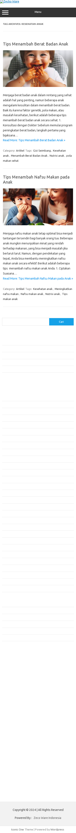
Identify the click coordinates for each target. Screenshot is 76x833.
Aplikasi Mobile (11, 603)
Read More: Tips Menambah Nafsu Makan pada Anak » (38, 278)
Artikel (20, 150)
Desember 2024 (11, 533)
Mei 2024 (7, 581)
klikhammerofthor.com (18, 673)
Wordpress (57, 829)
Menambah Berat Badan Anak (29, 155)
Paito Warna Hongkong (18, 721)
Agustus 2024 (10, 561)
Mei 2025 (7, 499)
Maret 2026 (9, 431)
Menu (38, 11)
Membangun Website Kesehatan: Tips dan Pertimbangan (37, 362)
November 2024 (12, 540)
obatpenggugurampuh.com (21, 697)
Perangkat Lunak (12, 630)
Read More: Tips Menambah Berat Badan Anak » (34, 140)
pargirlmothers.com (16, 705)
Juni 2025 (8, 493)
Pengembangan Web (14, 623)
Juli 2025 (7, 486)
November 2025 (12, 458)
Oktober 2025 (10, 465)
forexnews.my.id (14, 653)
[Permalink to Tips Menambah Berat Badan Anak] (38, 86)
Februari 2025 (10, 520)
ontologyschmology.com (19, 701)
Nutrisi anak (57, 155)
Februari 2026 (10, 438)
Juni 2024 (8, 574)
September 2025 (12, 472)
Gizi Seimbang (42, 150)
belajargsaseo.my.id (17, 657)
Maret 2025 (9, 513)
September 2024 (12, 554)
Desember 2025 (11, 452)
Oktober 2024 (10, 547)
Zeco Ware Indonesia (47, 818)
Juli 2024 (7, 567)
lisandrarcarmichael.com (19, 689)
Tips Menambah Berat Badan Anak (35, 43)
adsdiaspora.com (15, 661)
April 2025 (8, 506)
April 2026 (8, 424)
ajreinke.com (12, 665)
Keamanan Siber (12, 617)
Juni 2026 (8, 411)
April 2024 (8, 588)
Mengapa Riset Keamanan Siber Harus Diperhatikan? (34, 369)
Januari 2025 (10, 527)
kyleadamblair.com (16, 677)
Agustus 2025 (10, 479)
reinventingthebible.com (19, 709)
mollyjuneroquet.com (17, 693)
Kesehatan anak (43, 288)
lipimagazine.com (15, 685)
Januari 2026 (10, 445)
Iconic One (17, 829)
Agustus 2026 (10, 397)
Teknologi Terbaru (13, 637)
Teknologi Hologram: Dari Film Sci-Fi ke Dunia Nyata (33, 348)
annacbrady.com (14, 669)
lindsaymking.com (15, 681)
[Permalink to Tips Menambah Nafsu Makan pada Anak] (38, 224)
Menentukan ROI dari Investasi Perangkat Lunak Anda (34, 355)
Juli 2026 (7, 404)
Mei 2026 (7, 418)
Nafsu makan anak (32, 293)
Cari (4, 315)
